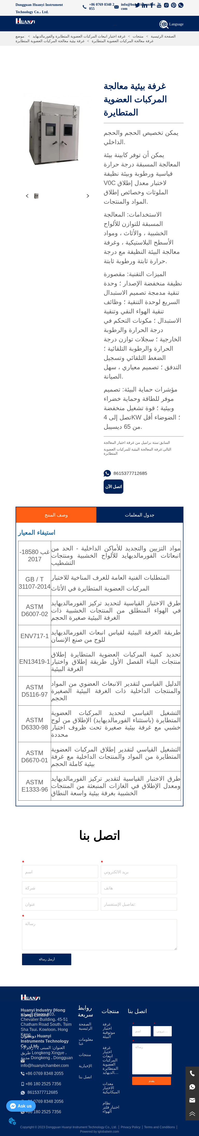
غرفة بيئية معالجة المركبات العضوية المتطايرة (50, 41)
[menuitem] (115, 24)
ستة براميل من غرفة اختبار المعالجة (131, 442)
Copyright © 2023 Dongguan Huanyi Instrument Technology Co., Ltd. (68, 1127)
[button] (115, 25)
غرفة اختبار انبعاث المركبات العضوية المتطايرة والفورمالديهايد (79, 36)
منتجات (138, 36)
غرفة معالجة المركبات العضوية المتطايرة (122, 41)
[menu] (115, 24)
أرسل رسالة (47, 959)
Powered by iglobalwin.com (99, 1131)
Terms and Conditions (159, 1127)
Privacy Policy (130, 1127)
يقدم (151, 1081)
